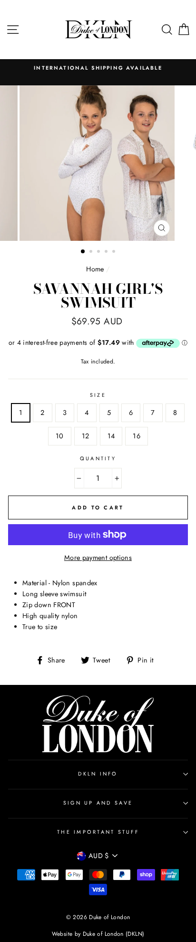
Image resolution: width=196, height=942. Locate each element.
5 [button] (114, 252)
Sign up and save (98, 803)
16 (136, 436)
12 (85, 436)
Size (98, 395)
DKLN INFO (98, 773)
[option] (98, 68)
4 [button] (107, 252)
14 (111, 436)
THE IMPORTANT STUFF (98, 832)
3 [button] (99, 252)
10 (60, 436)
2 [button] (91, 252)
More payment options (98, 557)
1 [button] (83, 251)
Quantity (98, 458)
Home (95, 269)
